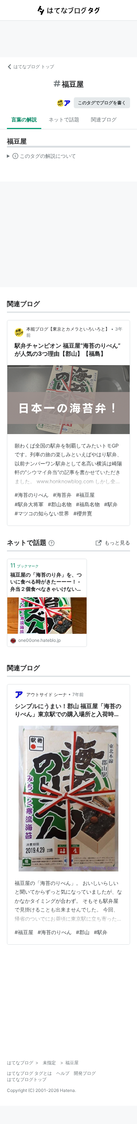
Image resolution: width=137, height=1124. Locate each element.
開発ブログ (85, 1073)
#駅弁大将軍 (29, 504)
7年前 (78, 694)
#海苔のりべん (32, 495)
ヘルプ (62, 1073)
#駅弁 (111, 504)
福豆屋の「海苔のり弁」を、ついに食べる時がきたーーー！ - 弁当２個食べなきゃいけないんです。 (46, 582)
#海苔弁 (62, 495)
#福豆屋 (85, 495)
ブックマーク (24, 565)
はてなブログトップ (26, 1079)
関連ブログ (104, 119)
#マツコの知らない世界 (42, 513)
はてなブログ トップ (34, 66)
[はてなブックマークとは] (51, 542)
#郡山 (83, 932)
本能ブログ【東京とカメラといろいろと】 (68, 329)
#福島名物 (88, 504)
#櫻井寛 (82, 513)
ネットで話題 (64, 119)
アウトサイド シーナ (46, 694)
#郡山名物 (60, 504)
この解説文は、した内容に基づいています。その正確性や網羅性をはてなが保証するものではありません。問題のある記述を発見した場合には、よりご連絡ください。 (41, 157)
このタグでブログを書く (102, 102)
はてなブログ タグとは (29, 1073)
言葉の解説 (24, 119)
